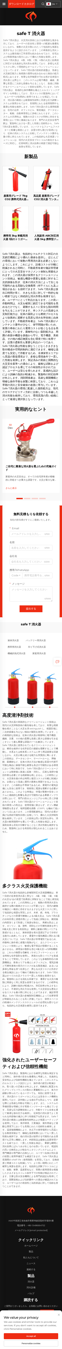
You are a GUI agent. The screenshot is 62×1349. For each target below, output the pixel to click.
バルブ (31, 1293)
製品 (31, 1251)
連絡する (31, 1269)
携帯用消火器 (14, 646)
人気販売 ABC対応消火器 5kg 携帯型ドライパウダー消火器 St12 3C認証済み (46, 237)
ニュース (31, 1263)
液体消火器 (13, 640)
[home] (31, 16)
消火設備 (31, 1287)
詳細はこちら (15, 179)
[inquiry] (57, 661)
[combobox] (16, 575)
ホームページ (31, 1245)
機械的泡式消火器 (16, 653)
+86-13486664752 (36, 1225)
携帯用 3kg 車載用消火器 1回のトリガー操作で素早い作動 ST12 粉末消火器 (15, 237)
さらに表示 (11, 488)
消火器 (31, 1281)
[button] (19, 498)
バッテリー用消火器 (36, 640)
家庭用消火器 (39, 653)
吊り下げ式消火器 (37, 646)
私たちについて (31, 1257)
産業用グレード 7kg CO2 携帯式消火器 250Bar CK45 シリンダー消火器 (15, 197)
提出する (31, 608)
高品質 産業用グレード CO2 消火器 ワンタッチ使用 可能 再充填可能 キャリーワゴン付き (46, 197)
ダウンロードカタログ (21, 3)
